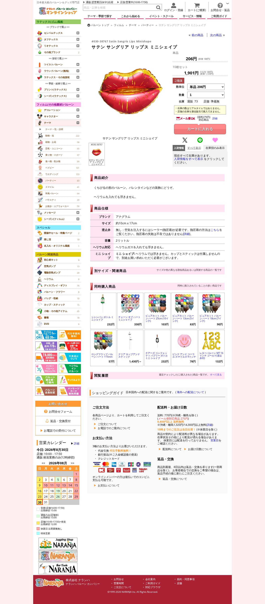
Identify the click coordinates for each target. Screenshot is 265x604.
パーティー (147, 25)
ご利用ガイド (152, 583)
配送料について (172, 449)
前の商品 (198, 35)
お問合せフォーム (60, 411)
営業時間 (119, 583)
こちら (214, 230)
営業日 (214, 440)
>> (72, 463)
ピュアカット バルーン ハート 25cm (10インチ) (156, 318)
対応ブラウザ (152, 587)
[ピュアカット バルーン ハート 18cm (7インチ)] (211, 303)
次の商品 (216, 35)
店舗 (122, 2)
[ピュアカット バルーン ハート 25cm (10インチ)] (157, 303)
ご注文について (107, 424)
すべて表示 (194, 148)
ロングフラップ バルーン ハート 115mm (102, 355)
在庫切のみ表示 (215, 148)
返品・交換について (175, 479)
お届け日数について (200, 449)
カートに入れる (200, 129)
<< (43, 463)
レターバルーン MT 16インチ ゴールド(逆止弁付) (211, 355)
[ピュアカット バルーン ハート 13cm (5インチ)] (184, 303)
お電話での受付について (58, 430)
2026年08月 (58, 463)
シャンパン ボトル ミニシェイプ (102, 318)
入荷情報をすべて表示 (188, 159)
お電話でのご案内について (114, 428)
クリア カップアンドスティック (129, 355)
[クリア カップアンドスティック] (130, 340)
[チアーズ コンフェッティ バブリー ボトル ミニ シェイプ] (157, 340)
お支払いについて (109, 485)
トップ (100, 25)
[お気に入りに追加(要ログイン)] (215, 142)
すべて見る (216, 374)
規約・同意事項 (186, 579)
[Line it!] (200, 142)
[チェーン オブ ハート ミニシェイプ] (130, 303)
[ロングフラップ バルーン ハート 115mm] (103, 340)
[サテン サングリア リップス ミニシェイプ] (130, 132)
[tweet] (185, 142)
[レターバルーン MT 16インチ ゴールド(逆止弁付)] (211, 340)
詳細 (76, 443)
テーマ (132, 25)
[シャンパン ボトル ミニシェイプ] (103, 303)
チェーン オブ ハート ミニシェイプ (129, 318)
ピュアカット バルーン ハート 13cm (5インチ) (183, 318)
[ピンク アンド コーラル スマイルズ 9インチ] (184, 340)
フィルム (119, 25)
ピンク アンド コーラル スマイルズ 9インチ (184, 355)
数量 (181, 95)
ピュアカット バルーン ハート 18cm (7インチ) (210, 318)
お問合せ (119, 579)
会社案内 (150, 579)
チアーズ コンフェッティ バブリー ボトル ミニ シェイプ (156, 355)
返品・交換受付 (60, 421)
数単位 (180, 86)
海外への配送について (190, 392)
